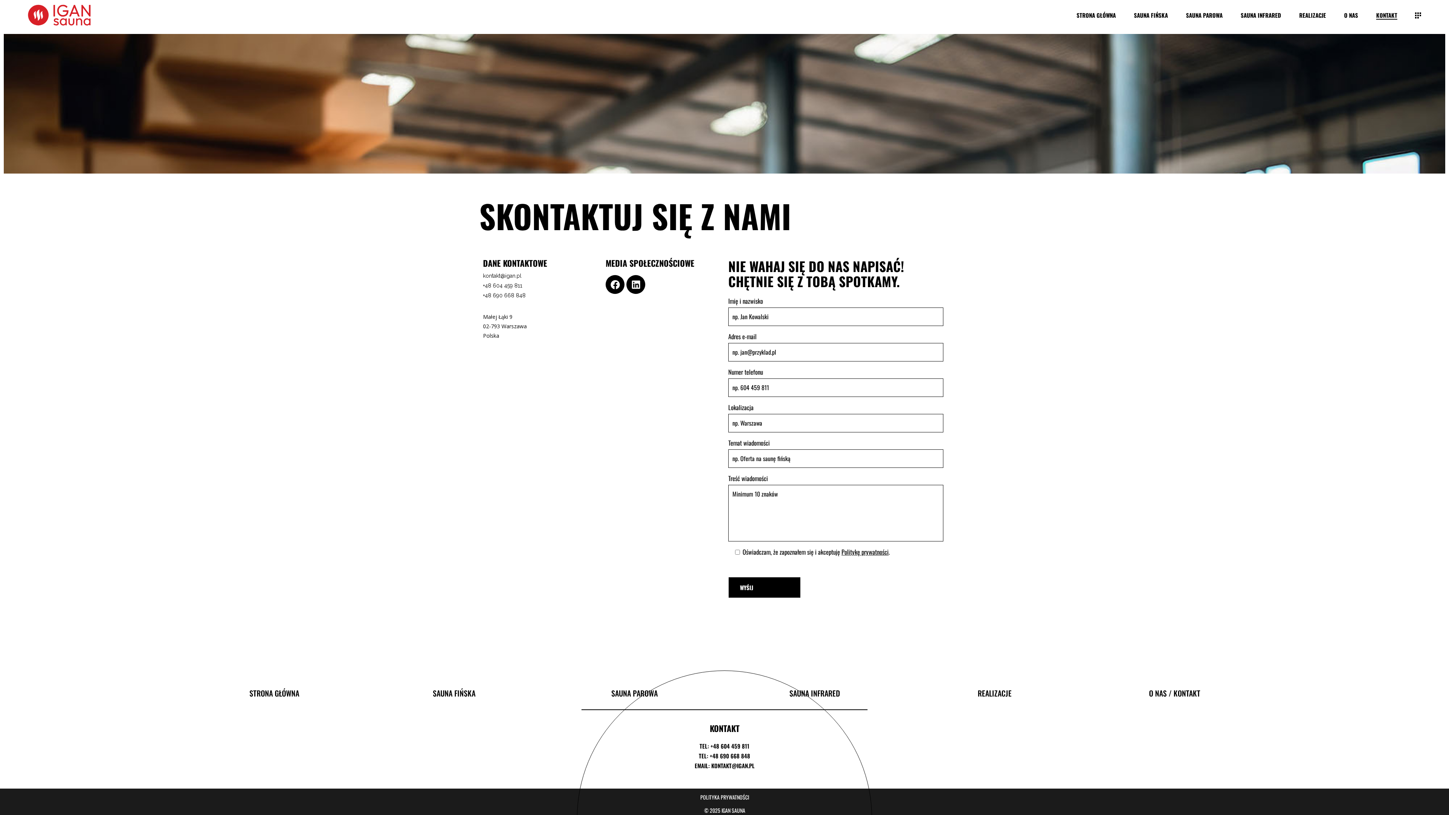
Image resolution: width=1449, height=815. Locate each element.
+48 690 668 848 (504, 295)
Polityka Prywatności (724, 797)
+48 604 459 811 (502, 286)
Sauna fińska (454, 693)
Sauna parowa (634, 693)
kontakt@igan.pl (502, 276)
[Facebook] (615, 284)
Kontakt (1187, 693)
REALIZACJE (995, 693)
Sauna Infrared (814, 693)
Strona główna (274, 693)
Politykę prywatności (865, 552)
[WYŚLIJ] (764, 587)
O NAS (1158, 693)
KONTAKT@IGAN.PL (733, 765)
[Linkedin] (635, 284)
